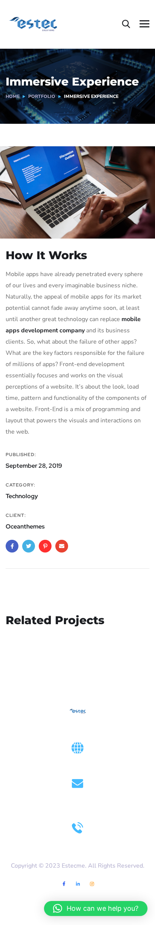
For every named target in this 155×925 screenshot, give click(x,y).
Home (13, 96)
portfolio (41, 96)
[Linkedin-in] (78, 884)
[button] (95, 908)
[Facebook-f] (64, 884)
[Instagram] (92, 884)
